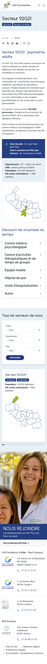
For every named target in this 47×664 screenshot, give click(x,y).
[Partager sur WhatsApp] (13, 43)
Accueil (5, 38)
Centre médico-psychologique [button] (16, 245)
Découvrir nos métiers (15, 543)
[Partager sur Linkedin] (18, 43)
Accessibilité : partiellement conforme (24, 653)
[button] (39, 5)
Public (8, 326)
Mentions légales (31, 646)
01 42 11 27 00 (29, 610)
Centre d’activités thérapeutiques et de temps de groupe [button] (20, 258)
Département (11, 336)
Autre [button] (9, 293)
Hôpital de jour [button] (15, 278)
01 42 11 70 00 (29, 570)
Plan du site (11, 646)
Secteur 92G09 (15, 375)
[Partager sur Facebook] (4, 43)
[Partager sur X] (9, 43)
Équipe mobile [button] (15, 270)
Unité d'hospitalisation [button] (21, 285)
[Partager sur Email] (25, 43)
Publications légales (15, 649)
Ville (7, 346)
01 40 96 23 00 (29, 639)
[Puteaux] (23, 411)
